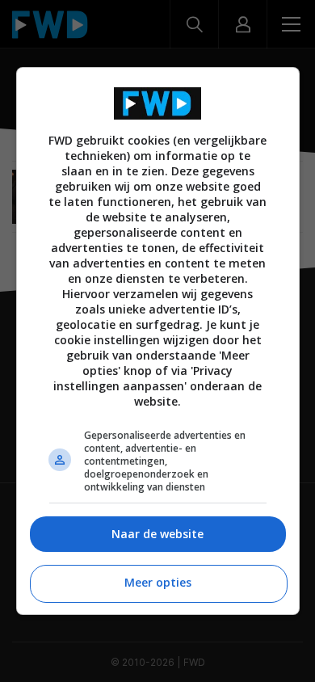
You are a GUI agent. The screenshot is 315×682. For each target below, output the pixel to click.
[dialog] (158, 340)
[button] (158, 534)
